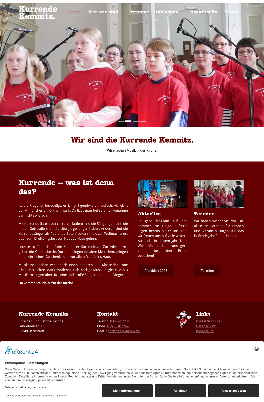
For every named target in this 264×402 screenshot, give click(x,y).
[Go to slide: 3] (136, 121)
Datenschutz (206, 326)
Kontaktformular (209, 321)
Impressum (205, 331)
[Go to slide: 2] (128, 121)
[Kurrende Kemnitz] (38, 11)
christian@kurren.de (124, 331)
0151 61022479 (118, 326)
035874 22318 (120, 321)
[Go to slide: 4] (143, 121)
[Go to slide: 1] (121, 121)
